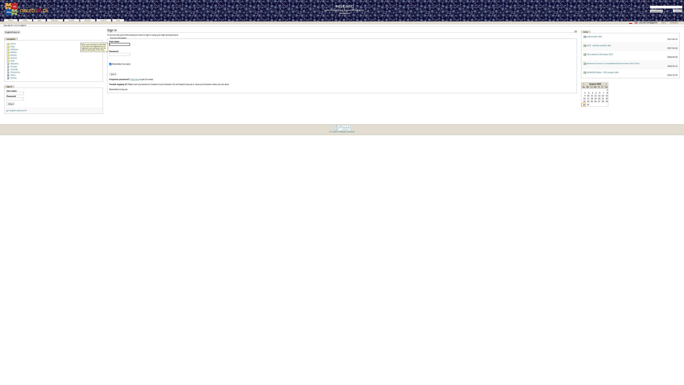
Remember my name (121, 64)
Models (71, 20)
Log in (663, 23)
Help (118, 20)
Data (39, 20)
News (25, 20)
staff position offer (594, 36)
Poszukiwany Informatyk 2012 (599, 54)
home (16, 25)
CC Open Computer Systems (342, 132)
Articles (87, 20)
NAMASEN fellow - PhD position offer (602, 72)
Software (55, 20)
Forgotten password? (17, 110)
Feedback (673, 23)
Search (103, 20)
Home (11, 20)
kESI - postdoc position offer (598, 45)
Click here (134, 79)
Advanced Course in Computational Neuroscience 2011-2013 (612, 63)
